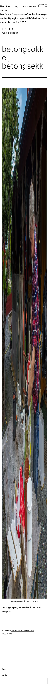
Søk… (4, 675)
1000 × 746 (7, 633)
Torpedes (9, 29)
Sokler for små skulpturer (22, 630)
